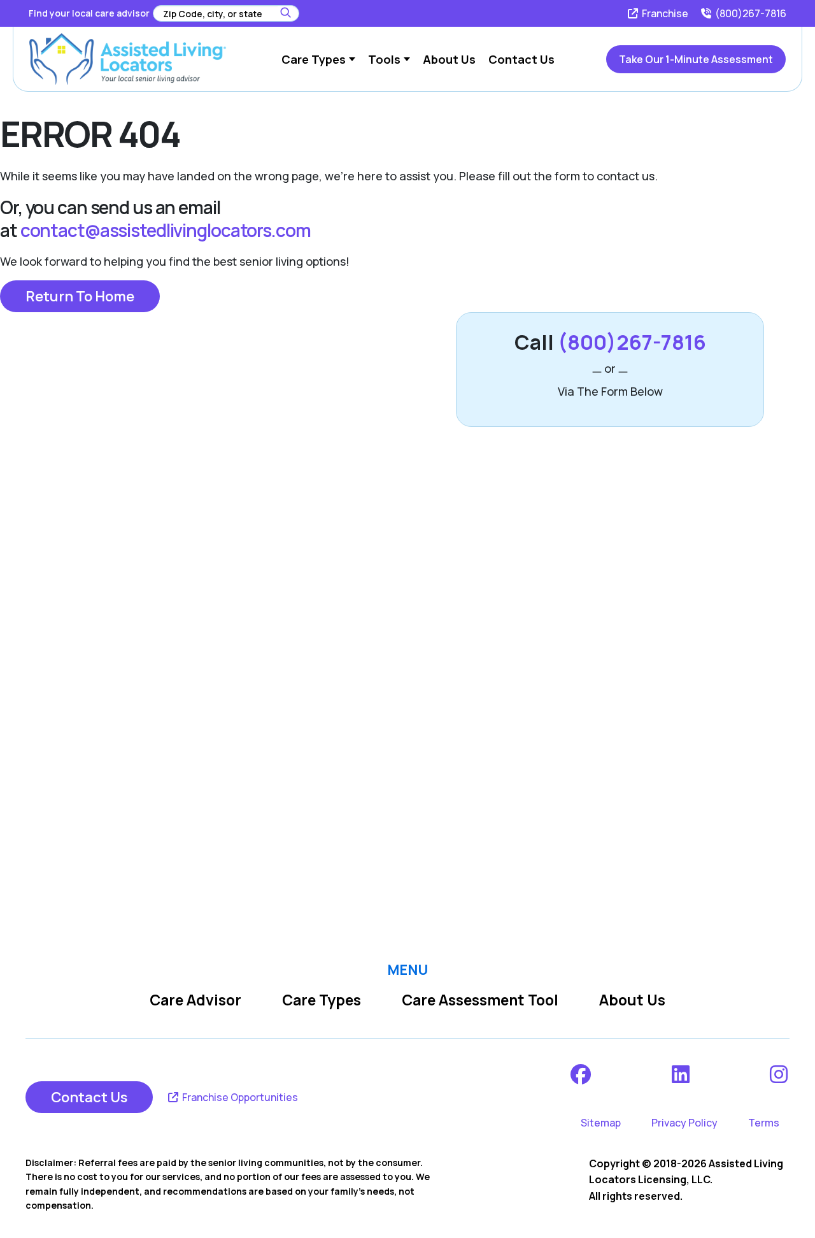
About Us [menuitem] (449, 59)
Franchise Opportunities (239, 1097)
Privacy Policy (684, 1123)
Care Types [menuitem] (313, 59)
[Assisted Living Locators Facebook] (581, 1074)
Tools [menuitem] (384, 59)
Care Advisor (195, 1000)
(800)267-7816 (749, 13)
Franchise (664, 13)
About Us (632, 1000)
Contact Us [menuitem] (521, 59)
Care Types (321, 1000)
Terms (763, 1123)
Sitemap (601, 1123)
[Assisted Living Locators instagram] (780, 1074)
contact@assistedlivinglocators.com (165, 230)
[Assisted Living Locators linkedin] (681, 1074)
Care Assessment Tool (480, 1000)
